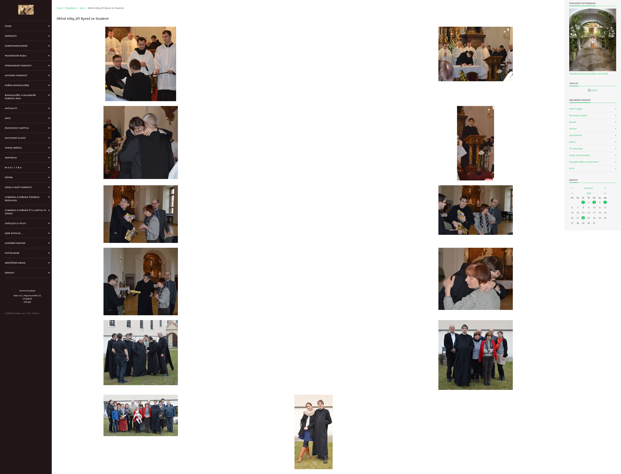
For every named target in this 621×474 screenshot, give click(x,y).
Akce (82, 8)
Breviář (572, 122)
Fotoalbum (12, 252)
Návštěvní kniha (15, 262)
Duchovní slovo (15, 137)
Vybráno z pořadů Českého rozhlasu (22, 199)
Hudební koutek (15, 243)
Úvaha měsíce (13, 147)
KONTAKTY (11, 35)
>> (605, 188)
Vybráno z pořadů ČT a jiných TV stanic (25, 212)
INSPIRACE (11, 157)
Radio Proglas (575, 108)
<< (572, 188)
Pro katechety (576, 148)
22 (583, 217)
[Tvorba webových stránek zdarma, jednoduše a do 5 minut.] (24, 313)
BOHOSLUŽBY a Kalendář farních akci (20, 97)
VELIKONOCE (575, 135)
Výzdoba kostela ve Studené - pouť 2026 (588, 73)
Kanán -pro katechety (579, 155)
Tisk (28, 313)
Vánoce (572, 128)
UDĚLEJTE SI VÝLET (15, 223)
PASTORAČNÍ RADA (15, 55)
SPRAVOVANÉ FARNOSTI (18, 65)
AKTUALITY (11, 108)
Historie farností (16, 75)
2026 (588, 193)
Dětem (572, 141)
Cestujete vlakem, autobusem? (584, 161)
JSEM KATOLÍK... (14, 233)
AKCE (8, 118)
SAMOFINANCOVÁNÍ (16, 45)
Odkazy (9, 272)
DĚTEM (9, 177)
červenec (588, 188)
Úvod (8, 26)
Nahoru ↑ (36, 313)
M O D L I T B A (13, 167)
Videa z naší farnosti (18, 187)
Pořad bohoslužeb (17, 85)
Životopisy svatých (17, 128)
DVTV (571, 168)
